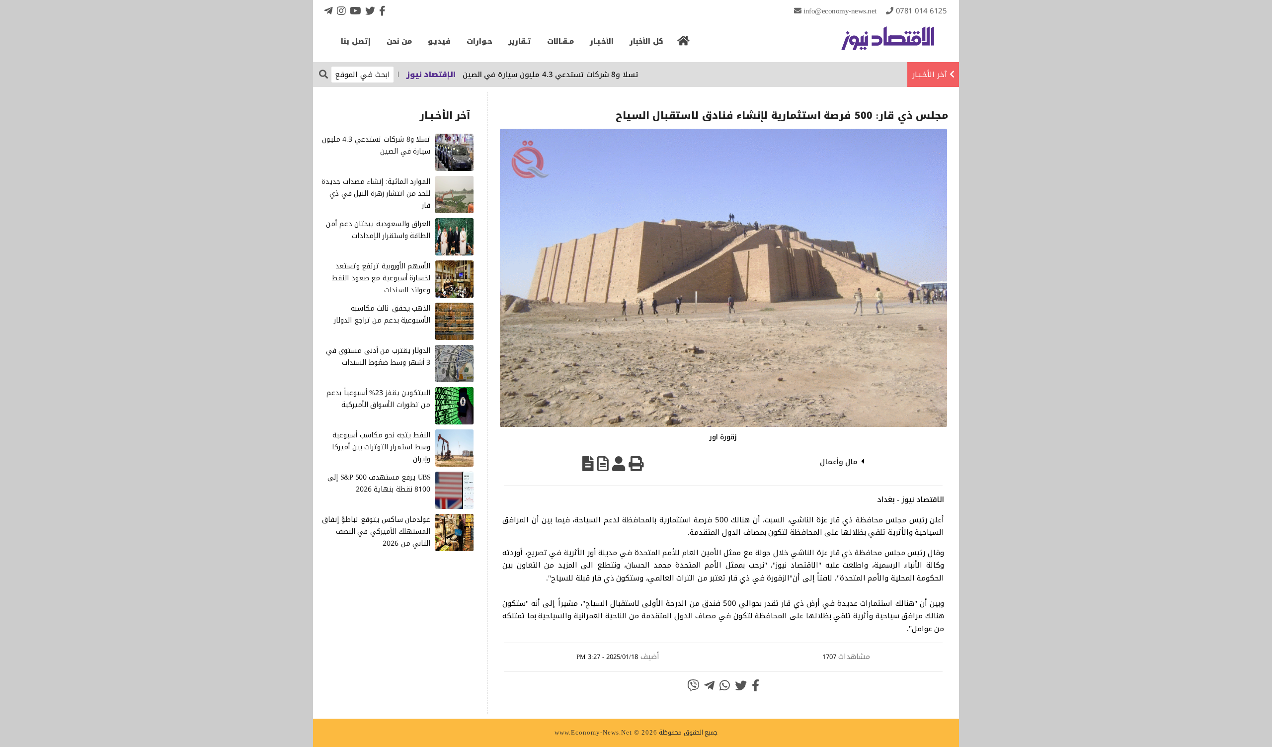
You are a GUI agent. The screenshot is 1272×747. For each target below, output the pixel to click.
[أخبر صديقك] (618, 463)
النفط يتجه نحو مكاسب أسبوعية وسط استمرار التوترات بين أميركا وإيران (381, 447)
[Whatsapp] (724, 685)
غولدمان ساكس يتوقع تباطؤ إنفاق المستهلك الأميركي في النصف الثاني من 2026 (376, 531)
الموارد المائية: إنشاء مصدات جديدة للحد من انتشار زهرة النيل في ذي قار (375, 193)
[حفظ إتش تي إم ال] (603, 463)
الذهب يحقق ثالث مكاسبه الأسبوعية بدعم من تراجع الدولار (382, 314)
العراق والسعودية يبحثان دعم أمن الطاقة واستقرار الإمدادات (378, 230)
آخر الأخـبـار (929, 75)
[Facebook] (382, 10)
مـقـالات (560, 41)
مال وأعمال (839, 462)
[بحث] (323, 74)
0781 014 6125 (921, 11)
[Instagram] (341, 10)
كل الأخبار (646, 41)
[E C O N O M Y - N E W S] (887, 43)
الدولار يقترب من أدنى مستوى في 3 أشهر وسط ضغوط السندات (378, 356)
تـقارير (519, 41)
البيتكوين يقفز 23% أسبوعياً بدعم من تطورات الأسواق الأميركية (378, 399)
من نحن (399, 41)
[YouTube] (355, 10)
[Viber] (693, 685)
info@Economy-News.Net (839, 11)
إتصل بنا (356, 41)
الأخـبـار (602, 41)
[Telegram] (328, 10)
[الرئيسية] (683, 43)
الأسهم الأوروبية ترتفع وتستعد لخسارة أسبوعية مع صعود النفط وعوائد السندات (380, 278)
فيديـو (439, 41)
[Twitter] (370, 10)
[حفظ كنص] (588, 463)
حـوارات (479, 41)
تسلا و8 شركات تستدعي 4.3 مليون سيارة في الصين (581, 75)
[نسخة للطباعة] (636, 463)
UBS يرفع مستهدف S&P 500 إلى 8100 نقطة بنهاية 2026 (378, 483)
